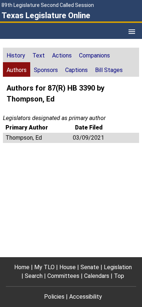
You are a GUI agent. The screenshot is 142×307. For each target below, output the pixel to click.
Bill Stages (109, 70)
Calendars (96, 275)
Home (21, 267)
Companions (94, 55)
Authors (17, 70)
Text (38, 55)
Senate (89, 267)
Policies (54, 296)
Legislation (118, 267)
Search (34, 275)
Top (119, 275)
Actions (62, 55)
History (16, 55)
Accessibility (85, 296)
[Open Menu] (132, 31)
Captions (76, 70)
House (67, 267)
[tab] (16, 55)
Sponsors (46, 70)
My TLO (44, 267)
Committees (63, 275)
